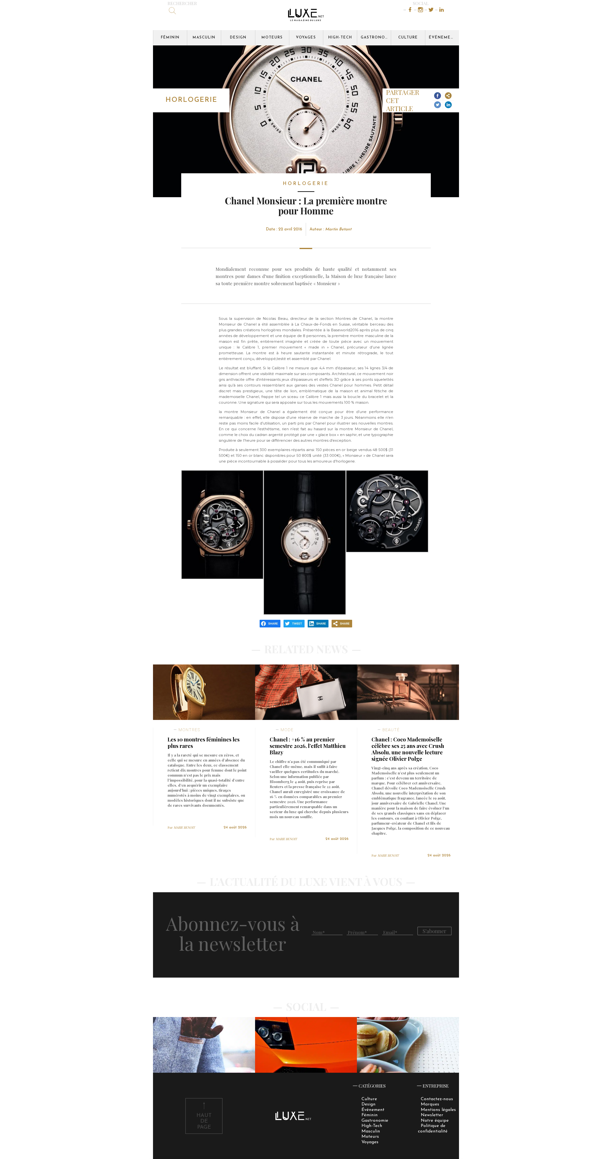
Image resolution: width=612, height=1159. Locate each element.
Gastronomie (376, 37)
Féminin (170, 37)
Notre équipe (435, 1120)
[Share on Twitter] (437, 105)
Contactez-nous (437, 1099)
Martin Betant (338, 229)
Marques (430, 1104)
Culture (408, 37)
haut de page (204, 1121)
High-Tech (340, 37)
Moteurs (272, 37)
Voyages (306, 37)
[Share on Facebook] (437, 96)
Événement (443, 37)
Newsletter (432, 1115)
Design (238, 37)
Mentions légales (438, 1110)
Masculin (204, 37)
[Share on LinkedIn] (448, 105)
